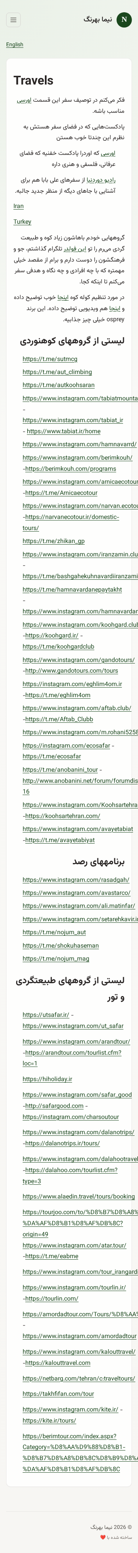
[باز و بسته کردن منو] (13, 20)
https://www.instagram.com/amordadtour (79, 1337)
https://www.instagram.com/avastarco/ (77, 893)
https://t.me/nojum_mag (56, 959)
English (14, 45)
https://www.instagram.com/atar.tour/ (75, 1246)
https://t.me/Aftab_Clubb (59, 720)
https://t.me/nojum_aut (54, 933)
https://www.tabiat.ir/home (63, 432)
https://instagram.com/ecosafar (66, 746)
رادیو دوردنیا (101, 180)
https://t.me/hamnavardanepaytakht (72, 590)
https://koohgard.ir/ (52, 636)
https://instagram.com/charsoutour (71, 1117)
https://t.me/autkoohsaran (59, 385)
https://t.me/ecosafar (52, 757)
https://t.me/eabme (51, 1257)
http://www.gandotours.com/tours (71, 671)
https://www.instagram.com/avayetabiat (78, 829)
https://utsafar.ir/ (46, 1015)
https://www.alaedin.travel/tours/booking (79, 1197)
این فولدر (75, 249)
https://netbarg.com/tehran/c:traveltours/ (79, 1379)
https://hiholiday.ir (47, 1080)
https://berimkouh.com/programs (70, 469)
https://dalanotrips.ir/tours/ (62, 1144)
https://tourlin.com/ (52, 1299)
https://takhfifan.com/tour (58, 1394)
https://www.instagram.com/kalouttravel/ (79, 1352)
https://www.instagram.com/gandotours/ (79, 660)
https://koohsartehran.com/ (62, 816)
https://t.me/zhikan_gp (54, 541)
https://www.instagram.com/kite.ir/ (70, 1410)
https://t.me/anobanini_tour (60, 770)
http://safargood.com (54, 1106)
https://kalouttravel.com (57, 1363)
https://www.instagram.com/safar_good (77, 1095)
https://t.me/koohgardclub (58, 647)
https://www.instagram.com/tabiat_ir (73, 421)
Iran (18, 206)
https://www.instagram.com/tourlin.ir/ (74, 1288)
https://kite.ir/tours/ (49, 1421)
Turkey (22, 222)
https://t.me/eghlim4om (57, 696)
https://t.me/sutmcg (50, 359)
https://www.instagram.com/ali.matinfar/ (79, 906)
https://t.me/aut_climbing (57, 372)
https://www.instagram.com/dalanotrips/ (79, 1133)
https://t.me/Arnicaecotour (61, 493)
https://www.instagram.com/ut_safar (73, 1026)
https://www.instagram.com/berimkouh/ (78, 458)
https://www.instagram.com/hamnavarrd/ (80, 445)
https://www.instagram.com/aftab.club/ (77, 709)
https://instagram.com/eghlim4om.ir (72, 684)
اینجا (63, 297)
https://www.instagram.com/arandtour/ (76, 1042)
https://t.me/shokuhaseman (61, 946)
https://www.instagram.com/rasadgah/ (76, 880)
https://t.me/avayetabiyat (60, 841)
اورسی (24, 100)
